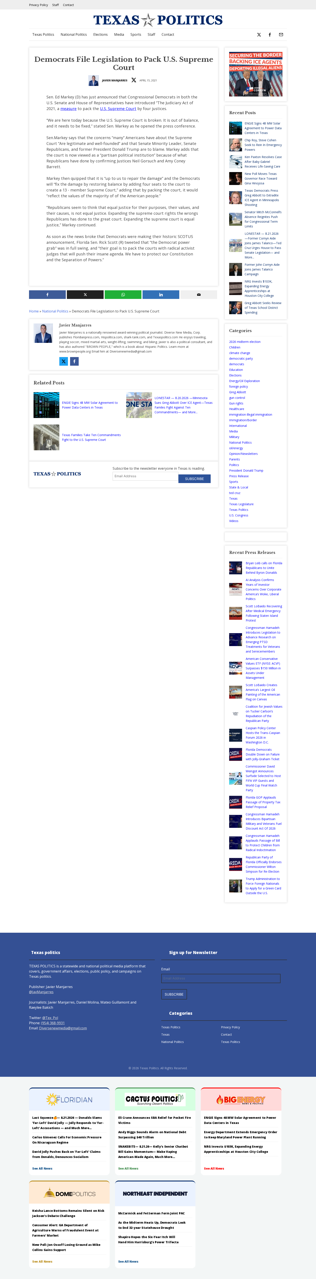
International (238, 426)
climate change (239, 353)
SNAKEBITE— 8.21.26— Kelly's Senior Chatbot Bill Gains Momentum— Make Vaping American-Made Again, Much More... (153, 1151)
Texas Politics (43, 34)
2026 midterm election (245, 342)
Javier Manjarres (114, 80)
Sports (135, 34)
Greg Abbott (237, 392)
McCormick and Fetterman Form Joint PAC (151, 1213)
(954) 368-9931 (53, 1023)
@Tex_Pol (50, 1017)
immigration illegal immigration (250, 414)
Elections (100, 34)
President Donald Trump (246, 470)
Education (236, 370)
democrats (236, 364)
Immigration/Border (243, 420)
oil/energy (236, 448)
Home (34, 311)
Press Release (239, 476)
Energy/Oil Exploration (244, 381)
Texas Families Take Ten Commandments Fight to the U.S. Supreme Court (91, 437)
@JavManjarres (41, 992)
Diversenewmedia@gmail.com (63, 1028)
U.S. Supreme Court (118, 108)
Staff (55, 5)
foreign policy (238, 386)
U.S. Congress (238, 515)
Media (119, 34)
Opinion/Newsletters (243, 454)
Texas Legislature (241, 504)
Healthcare (236, 409)
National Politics (74, 34)
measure (68, 108)
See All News (42, 1168)
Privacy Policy (38, 5)
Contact (68, 5)
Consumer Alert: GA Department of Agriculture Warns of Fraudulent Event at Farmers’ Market (65, 1230)
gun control (237, 398)
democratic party (241, 358)
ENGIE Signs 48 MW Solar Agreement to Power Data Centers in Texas (90, 405)
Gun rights (236, 403)
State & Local (238, 487)
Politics (234, 465)
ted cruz (234, 493)
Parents (234, 459)
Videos (233, 521)
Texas (233, 498)
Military (234, 437)
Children (234, 347)
